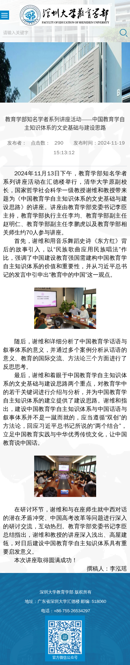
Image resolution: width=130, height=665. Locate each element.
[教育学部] (65, 15)
